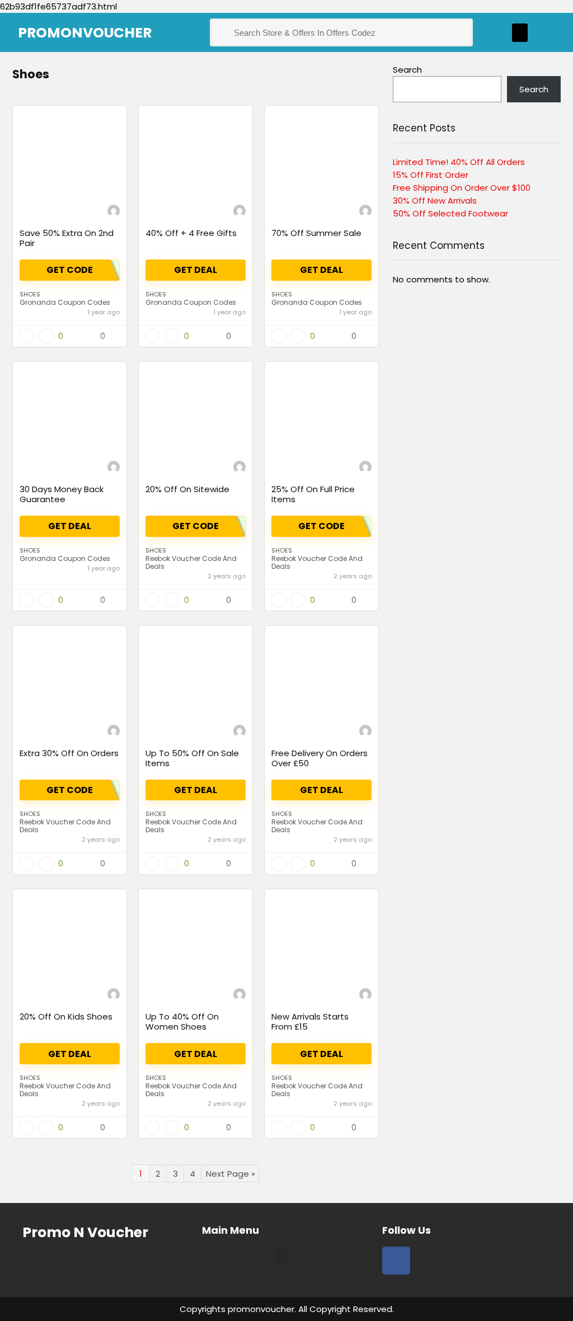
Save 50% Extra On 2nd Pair (67, 238)
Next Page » (230, 1174)
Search (407, 70)
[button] (520, 32)
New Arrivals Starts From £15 (310, 1021)
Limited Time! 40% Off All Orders (459, 162)
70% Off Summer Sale (316, 233)
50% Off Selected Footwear (450, 213)
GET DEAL (69, 1054)
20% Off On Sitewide (187, 489)
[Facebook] (396, 1261)
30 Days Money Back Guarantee (62, 494)
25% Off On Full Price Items (313, 494)
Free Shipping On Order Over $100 (461, 188)
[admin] (113, 212)
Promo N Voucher (85, 1232)
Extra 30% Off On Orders (69, 753)
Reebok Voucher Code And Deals (191, 562)
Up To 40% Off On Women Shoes (182, 1021)
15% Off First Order (430, 175)
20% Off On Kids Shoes (66, 1016)
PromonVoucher (85, 33)
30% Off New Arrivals (435, 200)
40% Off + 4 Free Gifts (191, 233)
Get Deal (195, 269)
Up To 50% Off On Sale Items (192, 758)
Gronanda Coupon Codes (65, 302)
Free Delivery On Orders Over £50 (319, 758)
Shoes (30, 294)
